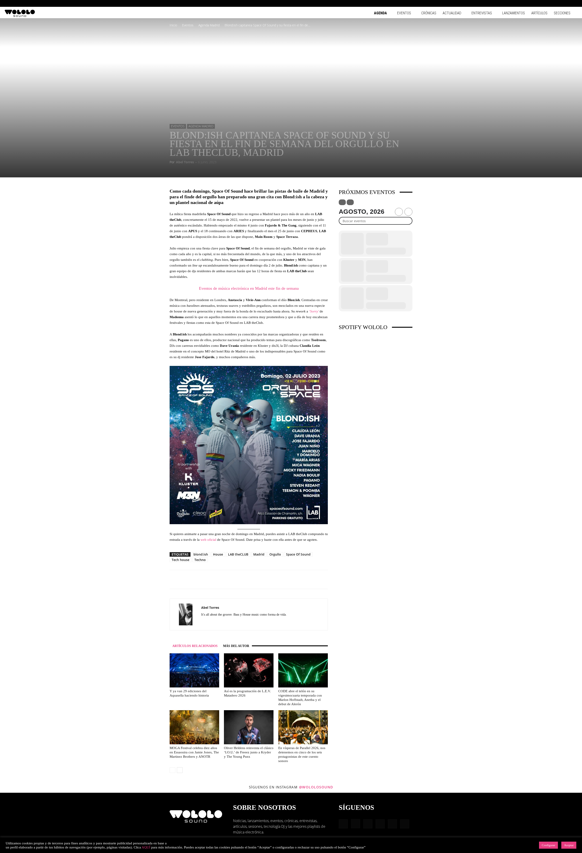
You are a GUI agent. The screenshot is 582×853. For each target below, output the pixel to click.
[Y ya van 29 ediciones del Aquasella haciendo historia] (194, 670)
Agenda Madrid (209, 25)
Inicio (173, 25)
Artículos (539, 13)
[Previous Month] (399, 212)
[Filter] (342, 202)
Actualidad (452, 13)
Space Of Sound (298, 554)
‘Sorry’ (314, 311)
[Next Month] (408, 212)
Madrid (258, 554)
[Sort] (350, 202)
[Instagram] (544, 3)
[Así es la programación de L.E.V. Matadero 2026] (248, 670)
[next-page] (180, 770)
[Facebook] (536, 3)
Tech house (180, 560)
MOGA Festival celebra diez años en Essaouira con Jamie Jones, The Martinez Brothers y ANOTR (194, 752)
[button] (529, 3)
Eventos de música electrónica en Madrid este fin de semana (249, 288)
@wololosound (316, 787)
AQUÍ (146, 847)
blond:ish (200, 554)
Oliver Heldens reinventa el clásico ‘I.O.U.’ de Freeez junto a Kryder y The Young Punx (248, 752)
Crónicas (428, 13)
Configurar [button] (548, 845)
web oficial (208, 539)
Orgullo (275, 554)
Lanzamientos (513, 13)
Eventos (404, 13)
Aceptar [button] (569, 845)
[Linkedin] (551, 3)
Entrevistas (482, 13)
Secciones (562, 13)
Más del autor (236, 646)
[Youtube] (574, 3)
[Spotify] (559, 3)
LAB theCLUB (238, 554)
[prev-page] (172, 770)
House (218, 554)
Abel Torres (185, 162)
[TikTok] (566, 3)
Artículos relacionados (195, 646)
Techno (200, 560)
